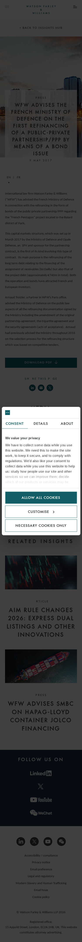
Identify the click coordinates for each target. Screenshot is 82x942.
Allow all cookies (41, 498)
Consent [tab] (15, 423)
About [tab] (67, 423)
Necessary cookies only (41, 525)
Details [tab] (41, 423)
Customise (38, 511)
